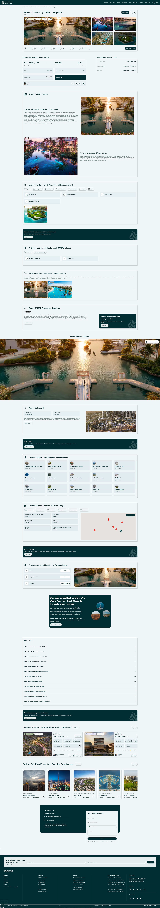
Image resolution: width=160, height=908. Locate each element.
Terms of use (103, 905)
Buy (111, 2)
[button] (95, 530)
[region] (79, 478)
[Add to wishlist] (47, 754)
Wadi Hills (118, 733)
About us (141, 2)
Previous (25, 744)
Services (135, 2)
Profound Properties (49, 813)
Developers (124, 2)
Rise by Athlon (57, 733)
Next (50, 744)
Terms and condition (105, 841)
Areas (118, 2)
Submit (102, 838)
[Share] (50, 754)
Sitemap (109, 905)
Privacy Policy (113, 841)
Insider (130, 2)
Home (23, 7)
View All (76, 727)
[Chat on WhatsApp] (157, 2)
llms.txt (60, 905)
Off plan (106, 2)
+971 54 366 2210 (50, 820)
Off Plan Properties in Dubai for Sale (33, 7)
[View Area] (43, 796)
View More (79, 750)
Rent (114, 2)
